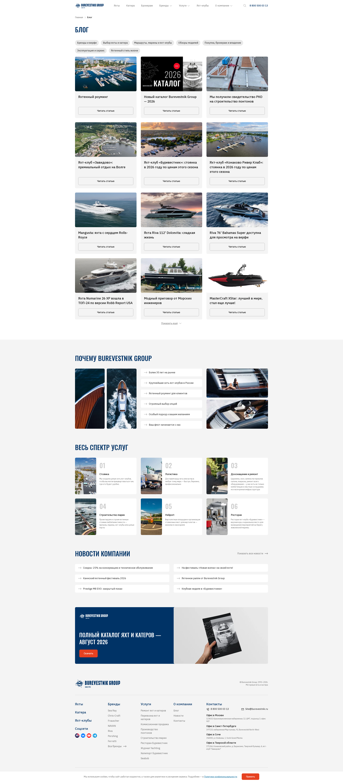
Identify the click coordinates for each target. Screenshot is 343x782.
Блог (176, 710)
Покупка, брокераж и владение (223, 42)
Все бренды (115, 746)
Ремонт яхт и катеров (153, 710)
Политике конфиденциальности (220, 776)
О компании (222, 5)
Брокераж (147, 5)
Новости (178, 715)
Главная (79, 17)
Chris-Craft (114, 715)
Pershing (113, 736)
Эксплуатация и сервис (91, 50)
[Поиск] (244, 5)
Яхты (117, 5)
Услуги (183, 5)
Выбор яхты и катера (115, 42)
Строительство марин (154, 737)
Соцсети (81, 728)
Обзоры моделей (188, 42)
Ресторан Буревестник (154, 743)
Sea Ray (112, 710)
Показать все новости (250, 553)
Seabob (145, 758)
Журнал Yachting (150, 748)
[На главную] (89, 5)
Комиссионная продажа (155, 724)
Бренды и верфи (87, 42)
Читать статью (105, 110)
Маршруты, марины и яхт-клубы (153, 42)
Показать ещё (169, 323)
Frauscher (113, 720)
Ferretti (112, 741)
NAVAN (112, 725)
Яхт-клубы (203, 5)
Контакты (179, 720)
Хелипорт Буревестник (154, 753)
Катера (130, 5)
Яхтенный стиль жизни (124, 50)
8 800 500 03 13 (220, 708)
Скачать (88, 653)
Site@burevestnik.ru (256, 708)
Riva (110, 730)
